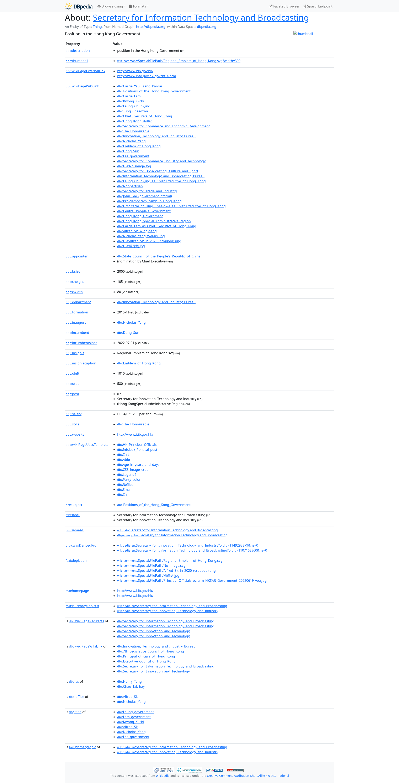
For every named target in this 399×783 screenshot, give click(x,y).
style (72, 424)
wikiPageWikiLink (82, 86)
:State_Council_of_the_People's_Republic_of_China (159, 256)
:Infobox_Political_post (137, 449)
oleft (72, 373)
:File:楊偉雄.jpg (131, 246)
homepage (77, 590)
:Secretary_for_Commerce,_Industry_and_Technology (161, 161)
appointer (77, 256)
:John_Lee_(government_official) (144, 196)
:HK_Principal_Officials (137, 444)
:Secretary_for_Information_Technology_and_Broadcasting (172, 606)
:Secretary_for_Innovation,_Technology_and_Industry (167, 611)
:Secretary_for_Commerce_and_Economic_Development (163, 126)
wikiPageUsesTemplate (87, 444)
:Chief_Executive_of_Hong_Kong (144, 116)
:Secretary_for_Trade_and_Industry (147, 191)
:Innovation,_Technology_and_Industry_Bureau (156, 136)
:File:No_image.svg (134, 166)
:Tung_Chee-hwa (132, 111)
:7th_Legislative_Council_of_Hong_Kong (150, 651)
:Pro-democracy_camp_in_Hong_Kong (149, 201)
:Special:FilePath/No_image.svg (151, 565)
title (75, 712)
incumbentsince (81, 343)
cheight (75, 281)
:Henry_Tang (129, 681)
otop (73, 383)
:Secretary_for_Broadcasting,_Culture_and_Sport (157, 171)
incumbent (77, 332)
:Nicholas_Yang (131, 141)
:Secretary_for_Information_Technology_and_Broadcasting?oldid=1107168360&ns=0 (192, 550)
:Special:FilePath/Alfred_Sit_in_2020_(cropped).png (166, 570)
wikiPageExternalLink (85, 71)
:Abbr (124, 459)
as (74, 681)
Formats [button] (139, 6)
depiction (76, 560)
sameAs (75, 530)
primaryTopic (82, 747)
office (76, 696)
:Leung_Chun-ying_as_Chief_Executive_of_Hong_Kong (161, 181)
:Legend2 (126, 474)
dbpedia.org (206, 26)
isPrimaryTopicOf (82, 606)
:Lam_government (134, 717)
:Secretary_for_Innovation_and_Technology (153, 631)
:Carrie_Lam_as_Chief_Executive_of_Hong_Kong (156, 226)
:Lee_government (133, 156)
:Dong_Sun (128, 151)
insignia (75, 353)
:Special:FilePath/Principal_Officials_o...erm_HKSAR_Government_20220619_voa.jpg (192, 580)
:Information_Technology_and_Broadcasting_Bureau (160, 176)
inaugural (76, 322)
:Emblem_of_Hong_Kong (139, 146)
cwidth (74, 292)
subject (74, 504)
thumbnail (77, 60)
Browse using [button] (112, 6)
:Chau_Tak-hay (131, 686)
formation (77, 312)
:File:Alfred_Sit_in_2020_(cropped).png (149, 241)
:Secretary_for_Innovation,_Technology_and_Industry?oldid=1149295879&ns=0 (187, 545)
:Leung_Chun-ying (133, 106)
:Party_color (129, 479)
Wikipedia (163, 776)
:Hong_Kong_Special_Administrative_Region (154, 221)
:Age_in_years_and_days (138, 464)
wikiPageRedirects (86, 621)
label (73, 515)
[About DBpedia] (78, 6)
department (78, 302)
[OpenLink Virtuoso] (163, 769)
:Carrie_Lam (129, 96)
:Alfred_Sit (127, 696)
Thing (97, 26)
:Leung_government (135, 712)
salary (73, 414)
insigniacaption (81, 363)
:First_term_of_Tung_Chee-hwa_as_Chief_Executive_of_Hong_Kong (171, 206)
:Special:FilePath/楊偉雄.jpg (148, 575)
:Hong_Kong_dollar (134, 121)
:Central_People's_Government (144, 211)
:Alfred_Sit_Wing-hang (137, 231)
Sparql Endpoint (319, 6)
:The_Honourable (133, 131)
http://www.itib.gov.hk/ (135, 71)
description (78, 50)
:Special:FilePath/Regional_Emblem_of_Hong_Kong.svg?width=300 (178, 60)
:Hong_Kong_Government (140, 216)
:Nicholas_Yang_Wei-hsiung (141, 236)
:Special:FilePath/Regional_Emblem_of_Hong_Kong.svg (170, 560)
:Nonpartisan (130, 186)
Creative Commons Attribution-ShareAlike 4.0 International (248, 776)
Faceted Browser (286, 6)
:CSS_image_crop (133, 469)
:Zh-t (123, 454)
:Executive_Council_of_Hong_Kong (146, 661)
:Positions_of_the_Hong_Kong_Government (154, 91)
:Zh (122, 494)
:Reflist (125, 484)
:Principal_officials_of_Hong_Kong (146, 656)
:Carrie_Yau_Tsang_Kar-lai (139, 86)
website (75, 434)
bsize (73, 271)
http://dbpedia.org (150, 26)
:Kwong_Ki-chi (130, 101)
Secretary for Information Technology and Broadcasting (201, 17)
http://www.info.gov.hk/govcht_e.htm (146, 76)
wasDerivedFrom (83, 545)
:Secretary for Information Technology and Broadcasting (167, 530)
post (72, 394)
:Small (124, 489)
